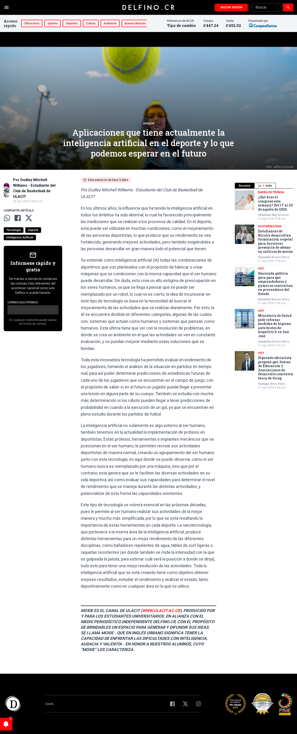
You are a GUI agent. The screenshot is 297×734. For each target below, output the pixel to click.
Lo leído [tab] (265, 185)
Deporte (33, 230)
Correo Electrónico (22, 302)
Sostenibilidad (269, 226)
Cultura (90, 23)
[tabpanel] (264, 289)
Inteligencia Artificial (19, 237)
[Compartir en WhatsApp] (7, 218)
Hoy (261, 268)
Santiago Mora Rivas (271, 383)
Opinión (53, 23)
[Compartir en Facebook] (17, 218)
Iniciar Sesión (231, 7)
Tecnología (13, 230)
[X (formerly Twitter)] (185, 704)
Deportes (72, 23)
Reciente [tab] (244, 185)
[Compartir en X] (28, 218)
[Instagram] (198, 704)
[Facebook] (172, 704)
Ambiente (110, 23)
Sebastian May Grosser (273, 215)
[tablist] (264, 186)
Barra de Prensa (271, 192)
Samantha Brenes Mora (273, 257)
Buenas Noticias (135, 23)
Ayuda (49, 703)
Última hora (31, 23)
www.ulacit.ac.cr (161, 610)
